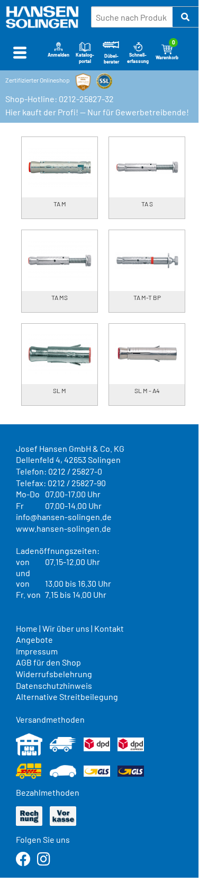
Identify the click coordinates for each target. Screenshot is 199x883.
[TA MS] (59, 260)
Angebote (34, 639)
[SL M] (59, 354)
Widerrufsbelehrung (54, 674)
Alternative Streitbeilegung (67, 696)
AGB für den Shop (48, 662)
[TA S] (147, 167)
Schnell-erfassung (138, 57)
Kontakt (109, 628)
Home (27, 628)
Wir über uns (65, 628)
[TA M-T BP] (147, 260)
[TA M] (59, 167)
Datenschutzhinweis (54, 685)
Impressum (37, 651)
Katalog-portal (85, 57)
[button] (186, 17)
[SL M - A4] (147, 354)
